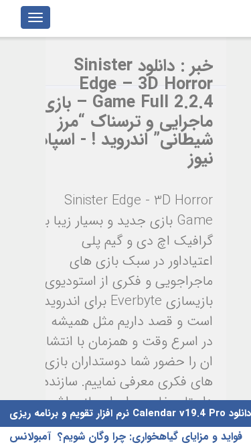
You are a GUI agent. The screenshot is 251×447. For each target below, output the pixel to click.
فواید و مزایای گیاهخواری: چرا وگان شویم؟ (150, 436)
